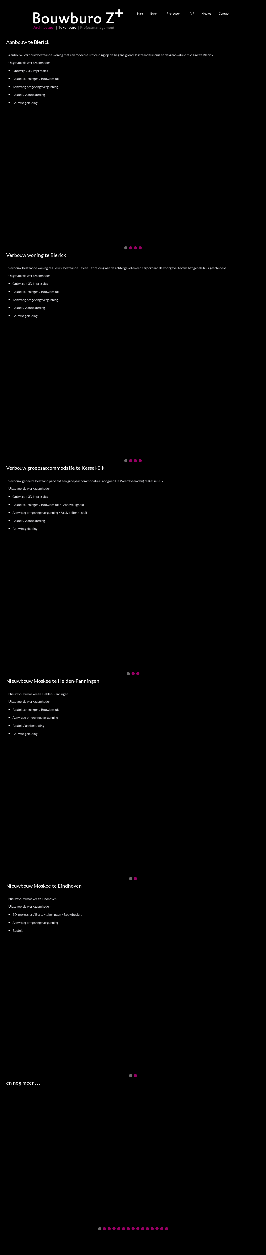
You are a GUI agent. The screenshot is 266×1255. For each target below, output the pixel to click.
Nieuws (206, 13)
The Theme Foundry (155, 1243)
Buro (153, 13)
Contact (224, 13)
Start (140, 13)
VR (192, 13)
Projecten (173, 13)
